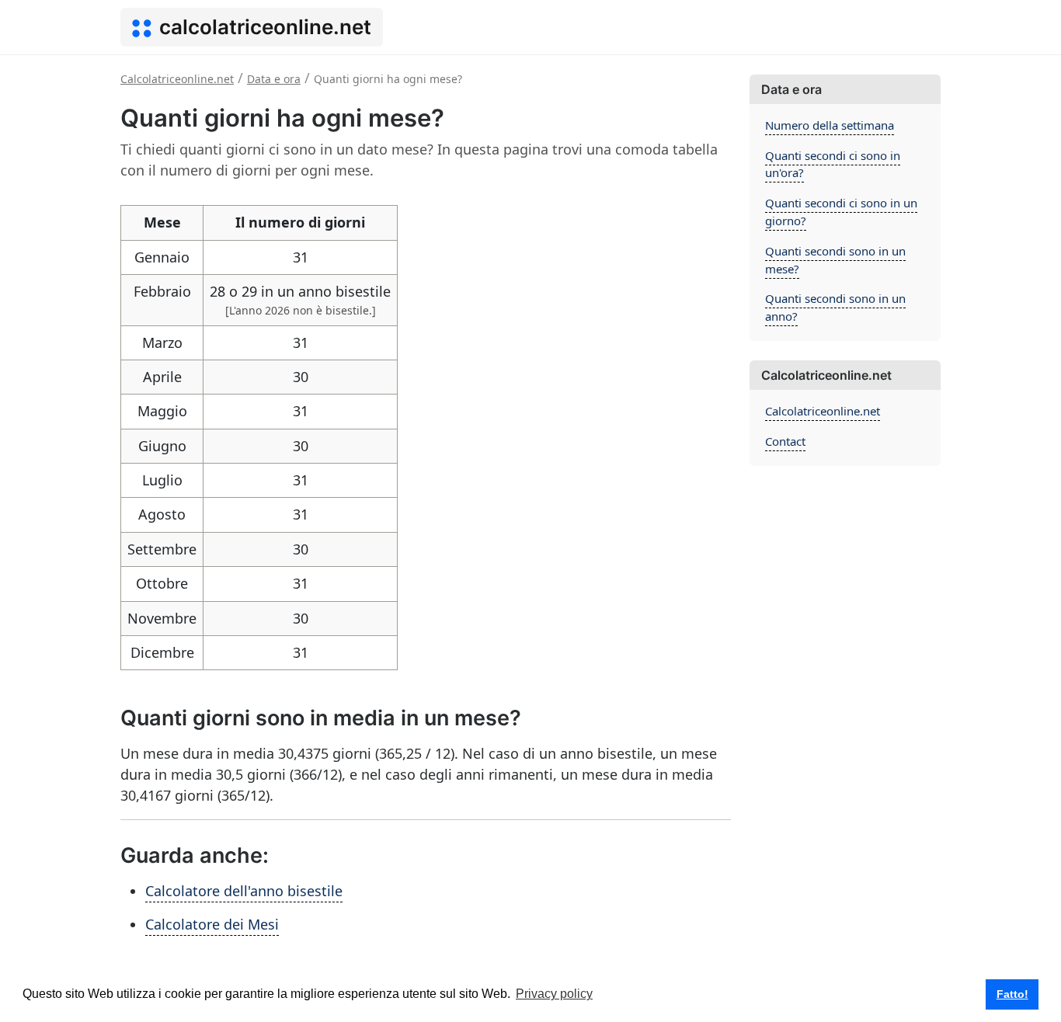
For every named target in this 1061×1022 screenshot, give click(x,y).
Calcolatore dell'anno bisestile (244, 890)
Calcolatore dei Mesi (212, 924)
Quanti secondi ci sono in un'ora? (832, 164)
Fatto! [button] (1012, 994)
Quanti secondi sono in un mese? (835, 259)
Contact (785, 441)
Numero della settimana (829, 125)
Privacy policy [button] (554, 993)
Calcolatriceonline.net (822, 411)
